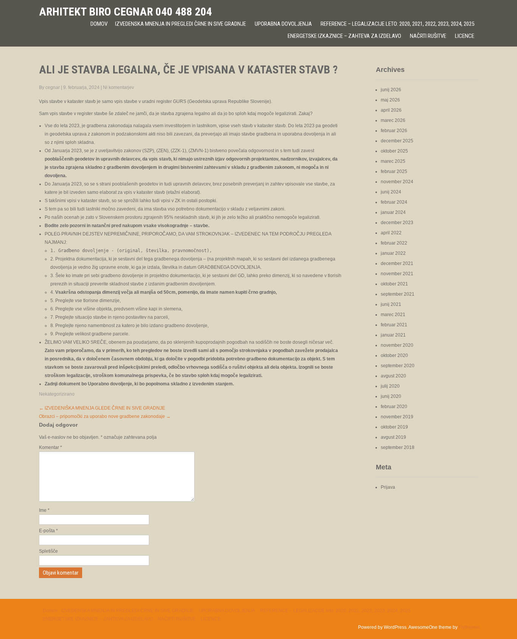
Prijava (388, 487)
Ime (44, 510)
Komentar (50, 447)
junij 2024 (391, 192)
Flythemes (469, 627)
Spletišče (48, 551)
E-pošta (48, 530)
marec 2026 (393, 120)
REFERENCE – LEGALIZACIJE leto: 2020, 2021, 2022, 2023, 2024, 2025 (397, 23)
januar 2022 (393, 253)
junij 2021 (391, 304)
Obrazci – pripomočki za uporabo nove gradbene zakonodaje (105, 416)
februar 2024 (394, 202)
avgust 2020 (393, 376)
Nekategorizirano (57, 394)
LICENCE (464, 36)
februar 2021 (394, 324)
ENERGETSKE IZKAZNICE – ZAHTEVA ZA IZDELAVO (344, 36)
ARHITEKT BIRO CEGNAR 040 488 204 (125, 11)
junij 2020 (391, 396)
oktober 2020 (394, 355)
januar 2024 (393, 212)
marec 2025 (393, 161)
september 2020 (397, 365)
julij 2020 (390, 386)
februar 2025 (394, 171)
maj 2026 (390, 100)
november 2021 (397, 273)
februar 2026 (394, 130)
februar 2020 (394, 406)
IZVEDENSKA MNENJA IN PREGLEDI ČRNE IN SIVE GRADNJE (180, 23)
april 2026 (391, 110)
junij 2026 (391, 89)
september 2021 (397, 294)
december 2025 (397, 140)
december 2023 (397, 222)
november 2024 (397, 181)
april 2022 (391, 232)
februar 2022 (394, 243)
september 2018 (397, 447)
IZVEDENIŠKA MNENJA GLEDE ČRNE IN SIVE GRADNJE (102, 408)
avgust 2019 (393, 437)
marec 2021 (393, 314)
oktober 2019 (394, 427)
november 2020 (397, 345)
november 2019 (397, 416)
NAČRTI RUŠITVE (428, 36)
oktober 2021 (394, 284)
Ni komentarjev (118, 87)
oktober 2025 (394, 151)
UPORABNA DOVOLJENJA (283, 23)
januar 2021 (393, 335)
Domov (98, 23)
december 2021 (397, 263)
